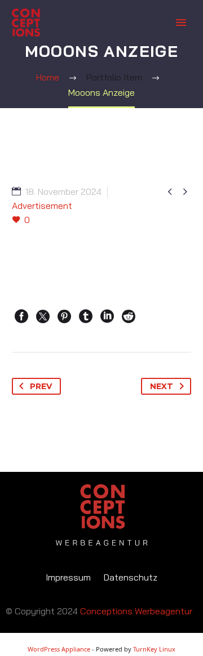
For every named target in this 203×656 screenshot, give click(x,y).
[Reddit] (128, 316)
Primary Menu (181, 22)
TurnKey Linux (154, 649)
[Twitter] (43, 316)
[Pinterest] (64, 316)
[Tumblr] (85, 316)
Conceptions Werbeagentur (136, 611)
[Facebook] (21, 316)
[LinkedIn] (107, 316)
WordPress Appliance (59, 649)
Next (161, 386)
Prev (41, 386)
